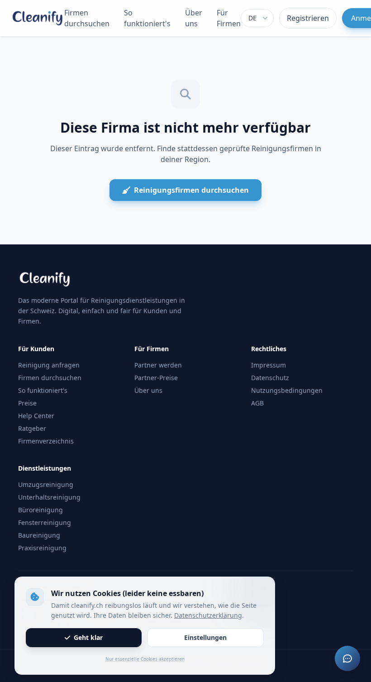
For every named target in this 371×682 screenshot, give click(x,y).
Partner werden (158, 365)
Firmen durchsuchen (86, 18)
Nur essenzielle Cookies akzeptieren (145, 659)
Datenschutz (270, 377)
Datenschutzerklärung (208, 615)
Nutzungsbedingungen (287, 390)
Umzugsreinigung (45, 484)
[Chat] (347, 658)
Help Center (36, 415)
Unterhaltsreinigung (49, 497)
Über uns (193, 18)
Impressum (268, 365)
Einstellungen (205, 637)
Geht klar (88, 637)
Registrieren (308, 18)
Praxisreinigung (42, 548)
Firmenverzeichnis (46, 441)
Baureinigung (39, 535)
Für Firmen (229, 18)
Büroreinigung (40, 510)
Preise (27, 403)
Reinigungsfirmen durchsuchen (191, 190)
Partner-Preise (156, 377)
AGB (257, 403)
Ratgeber (32, 428)
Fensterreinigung (44, 522)
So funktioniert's (147, 18)
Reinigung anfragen (49, 365)
